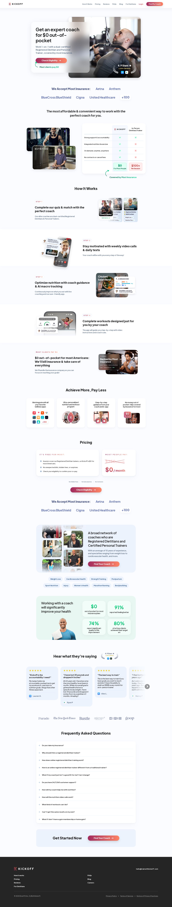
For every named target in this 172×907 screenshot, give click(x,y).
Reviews (106, 4)
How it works (19, 875)
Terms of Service (126, 896)
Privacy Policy (111, 896)
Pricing (97, 4)
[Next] (147, 686)
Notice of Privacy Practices (147, 896)
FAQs (114, 4)
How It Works (87, 4)
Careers (90, 882)
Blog (121, 4)
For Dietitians (131, 4)
